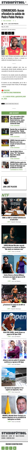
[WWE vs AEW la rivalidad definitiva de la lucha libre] (14, 208)
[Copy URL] (12, 33)
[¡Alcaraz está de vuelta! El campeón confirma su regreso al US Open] (14, 350)
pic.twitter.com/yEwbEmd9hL (11, 93)
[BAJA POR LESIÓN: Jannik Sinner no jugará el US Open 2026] (14, 322)
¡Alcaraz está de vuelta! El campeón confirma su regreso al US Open (14, 361)
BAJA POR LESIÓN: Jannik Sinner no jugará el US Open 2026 (14, 333)
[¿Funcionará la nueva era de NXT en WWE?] (14, 295)
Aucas (6, 103)
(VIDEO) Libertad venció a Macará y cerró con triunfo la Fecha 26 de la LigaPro (17, 142)
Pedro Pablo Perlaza (13, 103)
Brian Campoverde (16, 392)
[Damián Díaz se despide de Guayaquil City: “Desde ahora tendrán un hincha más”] (5, 131)
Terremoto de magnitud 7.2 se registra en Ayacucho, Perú (14, 389)
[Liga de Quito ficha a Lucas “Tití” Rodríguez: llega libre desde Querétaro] (5, 153)
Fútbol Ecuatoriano (15, 125)
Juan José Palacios (13, 23)
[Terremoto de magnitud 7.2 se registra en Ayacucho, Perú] (14, 378)
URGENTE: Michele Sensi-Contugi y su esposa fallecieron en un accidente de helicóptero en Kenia (14, 417)
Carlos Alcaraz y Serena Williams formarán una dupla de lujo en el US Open (14, 277)
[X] (6, 33)
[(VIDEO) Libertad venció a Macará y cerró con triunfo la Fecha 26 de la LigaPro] (5, 142)
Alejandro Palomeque (16, 221)
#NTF (9, 221)
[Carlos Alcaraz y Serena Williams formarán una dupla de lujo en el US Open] (14, 265)
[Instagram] (6, 448)
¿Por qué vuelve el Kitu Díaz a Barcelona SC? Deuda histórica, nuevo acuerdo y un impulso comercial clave (17, 120)
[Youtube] (14, 448)
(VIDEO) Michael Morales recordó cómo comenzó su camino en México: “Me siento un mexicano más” (14, 247)
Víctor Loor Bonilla (16, 251)
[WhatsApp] (9, 33)
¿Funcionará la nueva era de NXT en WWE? (14, 306)
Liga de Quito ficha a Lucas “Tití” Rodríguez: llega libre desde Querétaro (17, 154)
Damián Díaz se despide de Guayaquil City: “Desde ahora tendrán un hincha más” (18, 131)
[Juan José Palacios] (2, 24)
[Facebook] (2, 33)
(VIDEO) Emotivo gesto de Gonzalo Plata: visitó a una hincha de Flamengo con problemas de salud (18, 165)
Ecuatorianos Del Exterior (16, 169)
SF (13, 20)
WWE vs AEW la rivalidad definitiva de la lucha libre (14, 219)
